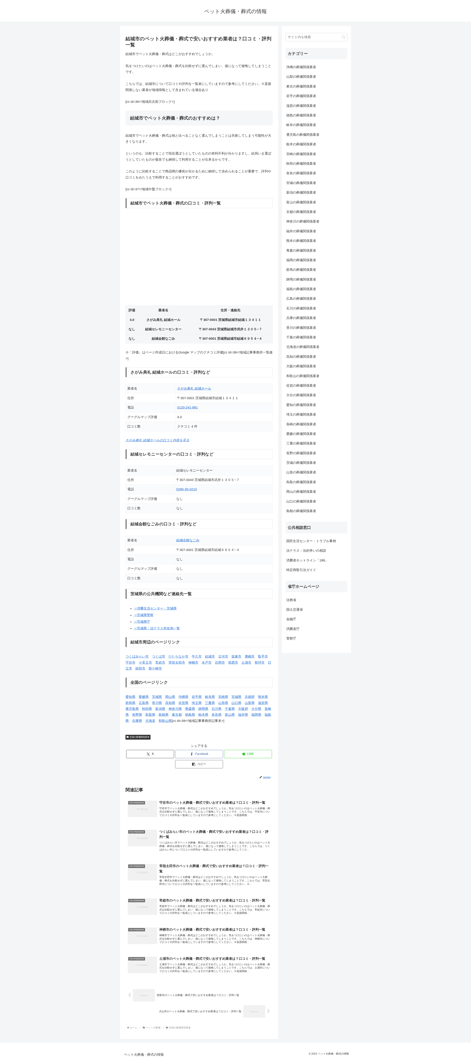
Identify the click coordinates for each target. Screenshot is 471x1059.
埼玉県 (197, 703)
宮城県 (236, 697)
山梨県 (250, 703)
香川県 (157, 703)
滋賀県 (263, 703)
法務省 (291, 600)
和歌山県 (165, 721)
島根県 (164, 715)
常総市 (160, 662)
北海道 (150, 721)
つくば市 (158, 656)
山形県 (223, 703)
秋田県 (147, 709)
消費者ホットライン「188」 (307, 560)
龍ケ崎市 (155, 668)
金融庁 (291, 619)
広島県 (144, 703)
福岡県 (256, 715)
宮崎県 (223, 697)
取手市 (263, 656)
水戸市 (207, 662)
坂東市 (236, 656)
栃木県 (203, 715)
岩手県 (197, 697)
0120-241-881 (187, 407)
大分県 (256, 709)
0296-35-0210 (186, 489)
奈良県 (217, 715)
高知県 (170, 703)
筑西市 (233, 662)
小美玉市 (145, 662)
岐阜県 (210, 697)
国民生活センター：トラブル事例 (311, 541)
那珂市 (260, 662)
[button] (199, 764)
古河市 (223, 656)
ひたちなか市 (178, 656)
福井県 (243, 715)
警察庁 (291, 638)
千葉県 (230, 709)
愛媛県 (144, 697)
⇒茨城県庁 (142, 622)
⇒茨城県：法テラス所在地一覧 (157, 628)
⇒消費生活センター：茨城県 (155, 608)
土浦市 (246, 662)
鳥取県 (150, 715)
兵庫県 (137, 721)
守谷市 (130, 662)
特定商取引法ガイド (301, 570)
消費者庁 (293, 629)
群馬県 (130, 703)
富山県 (230, 715)
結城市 (210, 656)
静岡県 (203, 709)
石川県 (217, 709)
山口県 (236, 703)
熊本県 (263, 697)
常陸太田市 (177, 662)
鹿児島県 (132, 709)
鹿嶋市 (250, 656)
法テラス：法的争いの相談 (306, 550)
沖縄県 (183, 697)
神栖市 (193, 662)
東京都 (177, 715)
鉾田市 (140, 668)
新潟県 (160, 709)
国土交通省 (294, 609)
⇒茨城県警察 (143, 615)
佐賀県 (183, 703)
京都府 (250, 697)
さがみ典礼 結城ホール (194, 388)
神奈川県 (175, 709)
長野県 (137, 715)
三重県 (210, 703)
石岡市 (220, 662)
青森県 (190, 709)
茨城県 (157, 697)
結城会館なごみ (187, 540)
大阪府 (243, 709)
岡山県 (170, 697)
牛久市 (197, 656)
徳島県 (190, 715)
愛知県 (130, 697)
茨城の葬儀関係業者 (139, 737)
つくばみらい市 (137, 656)
